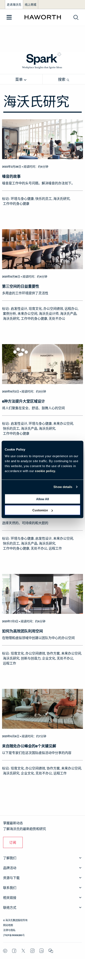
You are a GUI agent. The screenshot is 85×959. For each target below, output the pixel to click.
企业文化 (48, 658)
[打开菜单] (9, 17)
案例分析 (9, 313)
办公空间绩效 (53, 308)
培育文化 (35, 308)
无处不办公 (57, 318)
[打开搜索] (76, 17)
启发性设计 (19, 308)
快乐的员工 (43, 198)
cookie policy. (45, 470)
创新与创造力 (31, 658)
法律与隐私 (9, 930)
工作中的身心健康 (16, 203)
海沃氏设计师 (49, 313)
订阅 (13, 842)
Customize (40, 510)
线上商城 (30, 4)
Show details (62, 487)
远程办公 (71, 308)
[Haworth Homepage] (42, 17)
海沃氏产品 (68, 313)
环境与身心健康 (22, 198)
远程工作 (55, 548)
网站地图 (8, 925)
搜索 (62, 79)
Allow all (42, 499)
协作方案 (53, 653)
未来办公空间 (27, 313)
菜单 (19, 79)
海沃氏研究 (61, 198)
